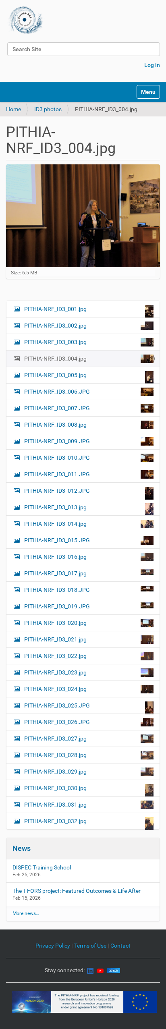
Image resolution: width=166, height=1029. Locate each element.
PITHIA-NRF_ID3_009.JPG (57, 441)
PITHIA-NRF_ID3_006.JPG (57, 391)
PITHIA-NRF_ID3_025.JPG (57, 705)
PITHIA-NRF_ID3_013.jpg (55, 507)
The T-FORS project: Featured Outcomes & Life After (76, 891)
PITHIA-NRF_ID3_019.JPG (57, 606)
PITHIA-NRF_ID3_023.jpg (55, 672)
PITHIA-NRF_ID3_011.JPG (57, 474)
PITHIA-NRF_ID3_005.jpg (55, 375)
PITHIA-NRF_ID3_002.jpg (55, 325)
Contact (120, 945)
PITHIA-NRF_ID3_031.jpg (55, 804)
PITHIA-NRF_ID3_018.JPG (57, 590)
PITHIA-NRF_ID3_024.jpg (55, 689)
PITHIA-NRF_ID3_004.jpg (55, 358)
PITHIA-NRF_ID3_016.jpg (55, 557)
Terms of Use (91, 945)
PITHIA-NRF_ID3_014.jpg (55, 524)
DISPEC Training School (41, 867)
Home (13, 109)
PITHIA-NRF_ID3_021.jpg (55, 639)
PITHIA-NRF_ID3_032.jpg (55, 821)
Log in (152, 65)
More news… (25, 913)
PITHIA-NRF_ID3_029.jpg (55, 771)
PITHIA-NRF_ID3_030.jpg (55, 788)
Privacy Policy (52, 945)
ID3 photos (48, 109)
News (21, 848)
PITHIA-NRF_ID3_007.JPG (57, 408)
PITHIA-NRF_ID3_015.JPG (57, 540)
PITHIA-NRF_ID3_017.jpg (55, 573)
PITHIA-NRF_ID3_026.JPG (57, 722)
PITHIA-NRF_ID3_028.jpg (55, 755)
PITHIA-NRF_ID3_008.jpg (55, 424)
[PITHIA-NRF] (25, 20)
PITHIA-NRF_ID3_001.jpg (55, 309)
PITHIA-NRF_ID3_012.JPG (57, 491)
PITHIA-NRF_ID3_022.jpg (55, 656)
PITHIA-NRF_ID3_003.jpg (55, 342)
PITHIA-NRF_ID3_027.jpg (55, 738)
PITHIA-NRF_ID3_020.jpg (55, 623)
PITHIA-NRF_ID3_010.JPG (57, 457)
